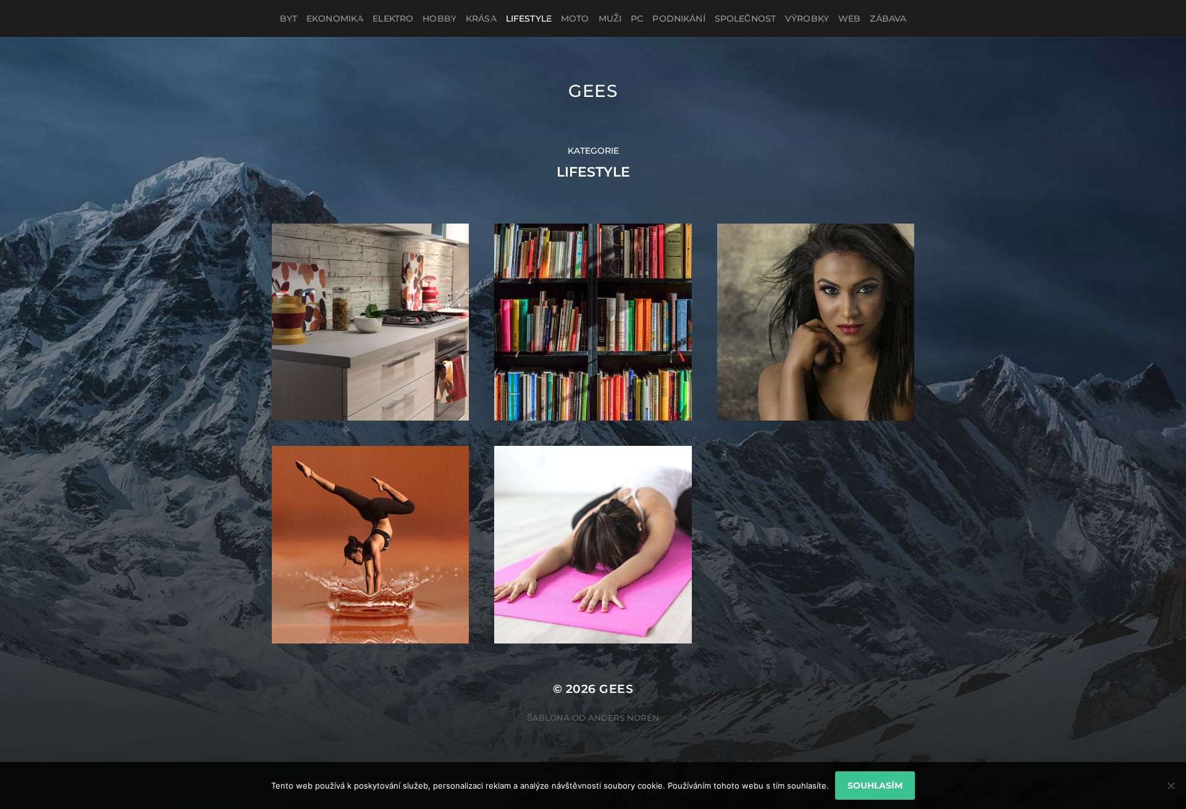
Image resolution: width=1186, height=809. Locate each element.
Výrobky (807, 18)
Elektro (392, 18)
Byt (288, 18)
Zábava (888, 18)
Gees (593, 90)
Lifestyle (529, 18)
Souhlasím (874, 785)
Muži (610, 18)
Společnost (745, 18)
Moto (575, 18)
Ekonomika (334, 18)
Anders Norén (623, 718)
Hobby (439, 18)
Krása (481, 18)
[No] (1170, 785)
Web (849, 18)
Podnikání (678, 18)
